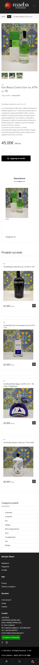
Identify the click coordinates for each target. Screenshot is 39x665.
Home (3, 16)
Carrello (4, 606)
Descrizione (19, 178)
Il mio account (6, 600)
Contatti (4, 570)
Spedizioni (5, 563)
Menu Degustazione (12, 529)
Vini (6, 541)
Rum (6, 533)
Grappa (7, 525)
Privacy (4, 583)
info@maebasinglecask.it (14, 633)
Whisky (7, 545)
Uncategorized (10, 537)
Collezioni (8, 516)
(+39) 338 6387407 (11, 630)
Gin (9, 16)
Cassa (4, 603)
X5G (28, 655)
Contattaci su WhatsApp (10, 637)
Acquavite (8, 512)
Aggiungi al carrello (17, 158)
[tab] (20, 179)
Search (19, 661)
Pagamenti (5, 566)
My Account (6, 661)
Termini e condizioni (8, 586)
